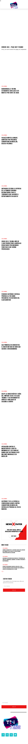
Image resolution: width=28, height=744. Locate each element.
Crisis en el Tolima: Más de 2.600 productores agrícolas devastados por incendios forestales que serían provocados (11, 245)
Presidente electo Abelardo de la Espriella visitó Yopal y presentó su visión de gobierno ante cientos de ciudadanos (13, 662)
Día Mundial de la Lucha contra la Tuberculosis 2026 (13, 665)
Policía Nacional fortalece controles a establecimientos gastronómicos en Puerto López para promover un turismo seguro (13, 646)
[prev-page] (2, 571)
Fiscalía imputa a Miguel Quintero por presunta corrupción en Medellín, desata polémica (9, 141)
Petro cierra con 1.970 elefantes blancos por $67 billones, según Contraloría (13, 642)
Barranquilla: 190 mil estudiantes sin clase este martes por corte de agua (10, 91)
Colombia (4, 86)
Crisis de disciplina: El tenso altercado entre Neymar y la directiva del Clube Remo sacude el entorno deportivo (13, 682)
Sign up (14, 590)
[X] (11, 734)
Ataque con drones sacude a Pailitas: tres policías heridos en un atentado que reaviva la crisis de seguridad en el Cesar (13, 568)
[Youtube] (15, 734)
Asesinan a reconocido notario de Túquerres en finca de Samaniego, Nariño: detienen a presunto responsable (14, 559)
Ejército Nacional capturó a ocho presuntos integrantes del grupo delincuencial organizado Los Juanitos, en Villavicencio (13, 631)
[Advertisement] (14, 28)
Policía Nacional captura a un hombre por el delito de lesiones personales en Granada (13, 639)
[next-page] (3, 571)
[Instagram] (7, 734)
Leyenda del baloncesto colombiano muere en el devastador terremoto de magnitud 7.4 (12, 676)
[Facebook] (3, 734)
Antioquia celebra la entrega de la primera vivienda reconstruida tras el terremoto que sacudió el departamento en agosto (11, 192)
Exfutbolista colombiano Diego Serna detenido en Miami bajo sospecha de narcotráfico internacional (13, 690)
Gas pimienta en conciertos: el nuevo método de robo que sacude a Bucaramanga (11, 347)
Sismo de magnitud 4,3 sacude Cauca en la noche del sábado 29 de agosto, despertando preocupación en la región (14, 551)
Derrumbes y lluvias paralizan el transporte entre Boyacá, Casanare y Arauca (13, 654)
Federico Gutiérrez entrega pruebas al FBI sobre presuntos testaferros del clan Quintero (10, 297)
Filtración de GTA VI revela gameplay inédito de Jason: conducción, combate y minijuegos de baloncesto (13, 619)
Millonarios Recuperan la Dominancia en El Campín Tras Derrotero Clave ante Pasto (13, 687)
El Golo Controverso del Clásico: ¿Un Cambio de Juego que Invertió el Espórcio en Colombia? (12, 679)
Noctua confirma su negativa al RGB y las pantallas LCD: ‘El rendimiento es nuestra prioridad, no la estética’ (13, 615)
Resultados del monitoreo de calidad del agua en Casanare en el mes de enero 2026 (13, 668)
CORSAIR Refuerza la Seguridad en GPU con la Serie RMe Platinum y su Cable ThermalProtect (13, 612)
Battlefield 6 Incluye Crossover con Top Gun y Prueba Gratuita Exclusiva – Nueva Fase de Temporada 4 (13, 608)
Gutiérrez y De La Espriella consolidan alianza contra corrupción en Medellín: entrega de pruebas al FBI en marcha (11, 505)
